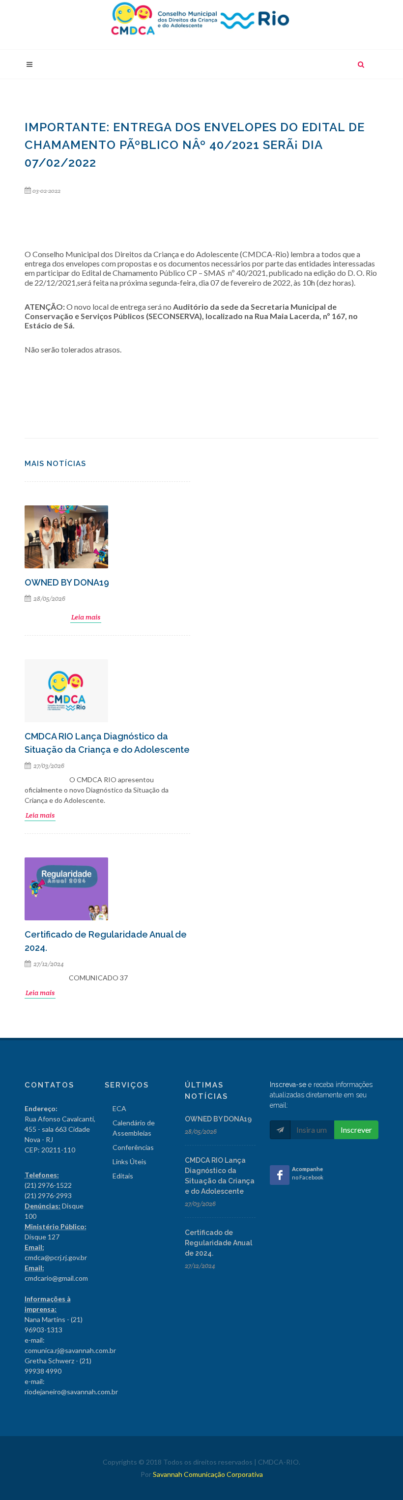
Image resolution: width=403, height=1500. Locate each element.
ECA (119, 1108)
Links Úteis (129, 1161)
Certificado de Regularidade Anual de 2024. (218, 1243)
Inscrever (356, 1129)
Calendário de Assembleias (134, 1127)
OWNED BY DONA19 (67, 582)
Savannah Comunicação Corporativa (208, 1474)
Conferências (133, 1147)
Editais (123, 1176)
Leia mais (85, 617)
